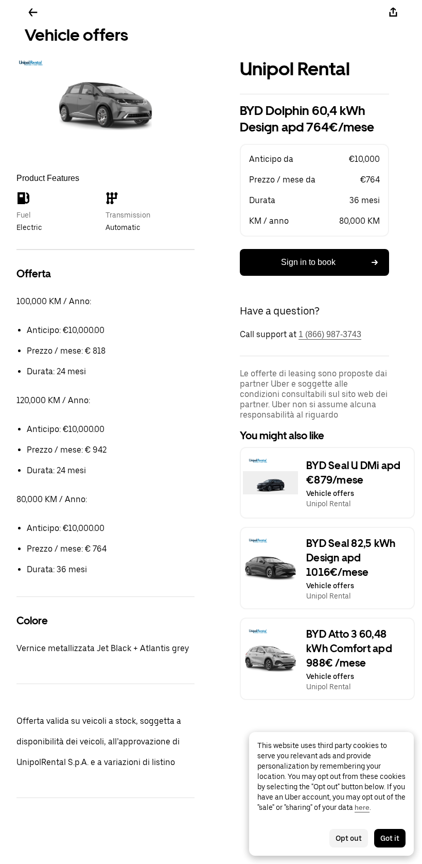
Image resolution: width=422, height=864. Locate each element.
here (362, 807)
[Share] (393, 12)
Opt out (349, 838)
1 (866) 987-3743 (329, 334)
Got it (389, 838)
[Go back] (33, 12)
